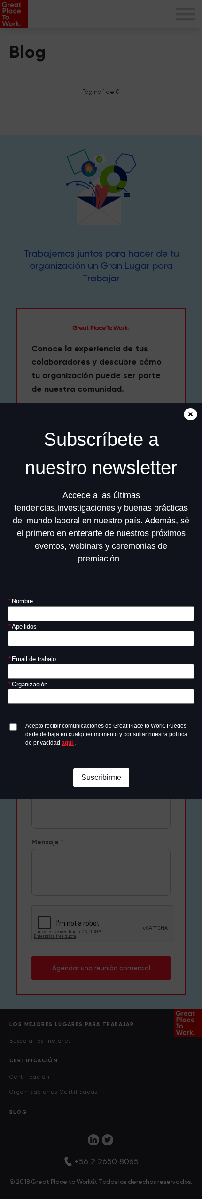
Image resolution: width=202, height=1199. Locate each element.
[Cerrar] (190, 414)
